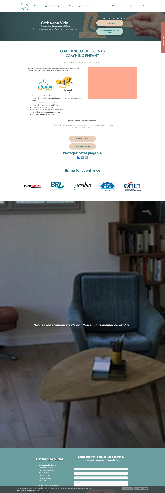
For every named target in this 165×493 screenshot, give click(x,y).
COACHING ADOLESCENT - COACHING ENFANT (90, 62)
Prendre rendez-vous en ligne (110, 31)
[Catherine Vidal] (24, 6)
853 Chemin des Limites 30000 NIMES (110, 18)
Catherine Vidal (67, 62)
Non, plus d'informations (141, 488)
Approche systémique (52, 6)
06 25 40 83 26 (109, 23)
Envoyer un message (82, 146)
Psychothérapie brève (85, 6)
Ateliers (115, 6)
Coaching (69, 6)
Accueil (36, 6)
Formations (103, 6)
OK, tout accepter (127, 488)
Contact (141, 6)
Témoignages (128, 6)
